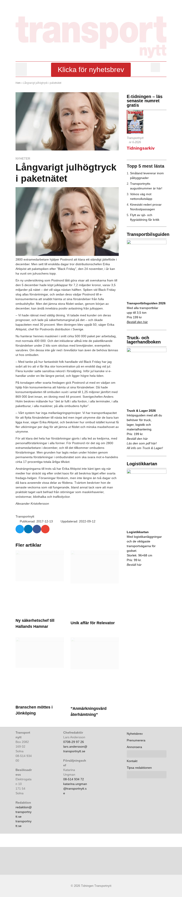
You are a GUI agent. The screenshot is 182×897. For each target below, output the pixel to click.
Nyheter (23, 158)
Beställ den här (137, 322)
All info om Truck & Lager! (145, 448)
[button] (21, 69)
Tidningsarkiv (141, 148)
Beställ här (134, 564)
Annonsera (134, 747)
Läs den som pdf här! (142, 443)
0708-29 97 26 (73, 742)
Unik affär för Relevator (93, 623)
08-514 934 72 (73, 779)
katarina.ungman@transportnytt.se (75, 788)
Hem (18, 82)
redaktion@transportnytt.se (24, 811)
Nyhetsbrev (135, 733)
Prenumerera (136, 740)
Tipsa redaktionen (139, 767)
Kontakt (132, 761)
